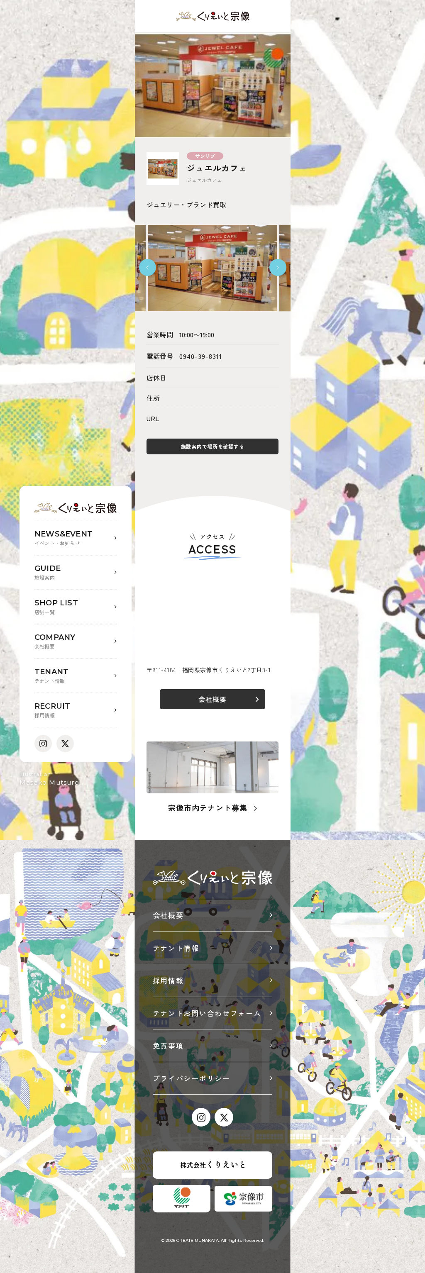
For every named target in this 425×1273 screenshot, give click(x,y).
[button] (147, 267)
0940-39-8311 (200, 356)
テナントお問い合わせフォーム (207, 1013)
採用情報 (168, 980)
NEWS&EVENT (63, 537)
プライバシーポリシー (191, 1078)
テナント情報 (176, 948)
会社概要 (168, 915)
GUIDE (47, 572)
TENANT (51, 675)
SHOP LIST (56, 606)
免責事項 (168, 1045)
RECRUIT (52, 710)
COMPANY (54, 641)
